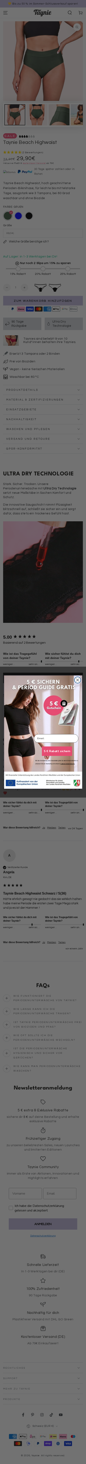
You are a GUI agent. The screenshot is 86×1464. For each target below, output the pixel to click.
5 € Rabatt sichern (57, 751)
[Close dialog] (77, 680)
